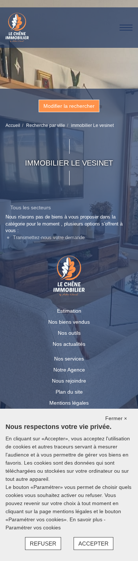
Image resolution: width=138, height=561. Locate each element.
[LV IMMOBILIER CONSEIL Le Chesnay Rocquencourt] (17, 27)
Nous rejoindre (69, 381)
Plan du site (69, 392)
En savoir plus (87, 519)
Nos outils (69, 333)
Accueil (13, 125)
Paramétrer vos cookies (33, 527)
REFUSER (43, 543)
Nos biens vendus (69, 322)
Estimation (69, 311)
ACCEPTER (93, 543)
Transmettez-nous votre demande (49, 237)
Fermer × (116, 418)
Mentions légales (69, 403)
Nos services (69, 359)
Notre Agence (69, 370)
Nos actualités (69, 344)
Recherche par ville (45, 125)
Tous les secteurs (30, 207)
